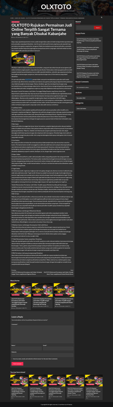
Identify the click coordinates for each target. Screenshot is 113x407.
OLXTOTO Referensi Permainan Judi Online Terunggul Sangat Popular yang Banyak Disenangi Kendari (19, 302)
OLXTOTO (56, 7)
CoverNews (61, 404)
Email (45, 345)
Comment (15, 324)
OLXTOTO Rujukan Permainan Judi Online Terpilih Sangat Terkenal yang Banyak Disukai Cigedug (89, 40)
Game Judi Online (15, 21)
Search (78, 22)
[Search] (102, 17)
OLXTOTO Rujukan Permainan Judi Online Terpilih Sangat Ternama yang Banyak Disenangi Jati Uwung (88, 49)
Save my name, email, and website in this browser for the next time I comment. (35, 358)
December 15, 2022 (22, 37)
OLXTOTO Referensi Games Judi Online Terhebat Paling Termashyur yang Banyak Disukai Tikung (88, 66)
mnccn (14, 37)
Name (14, 345)
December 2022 (81, 98)
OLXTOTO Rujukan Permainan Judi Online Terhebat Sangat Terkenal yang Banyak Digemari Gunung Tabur (88, 75)
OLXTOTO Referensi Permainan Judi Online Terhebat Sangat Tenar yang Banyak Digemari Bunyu (27, 272)
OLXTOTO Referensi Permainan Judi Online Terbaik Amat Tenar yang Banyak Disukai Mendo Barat (58, 272)
